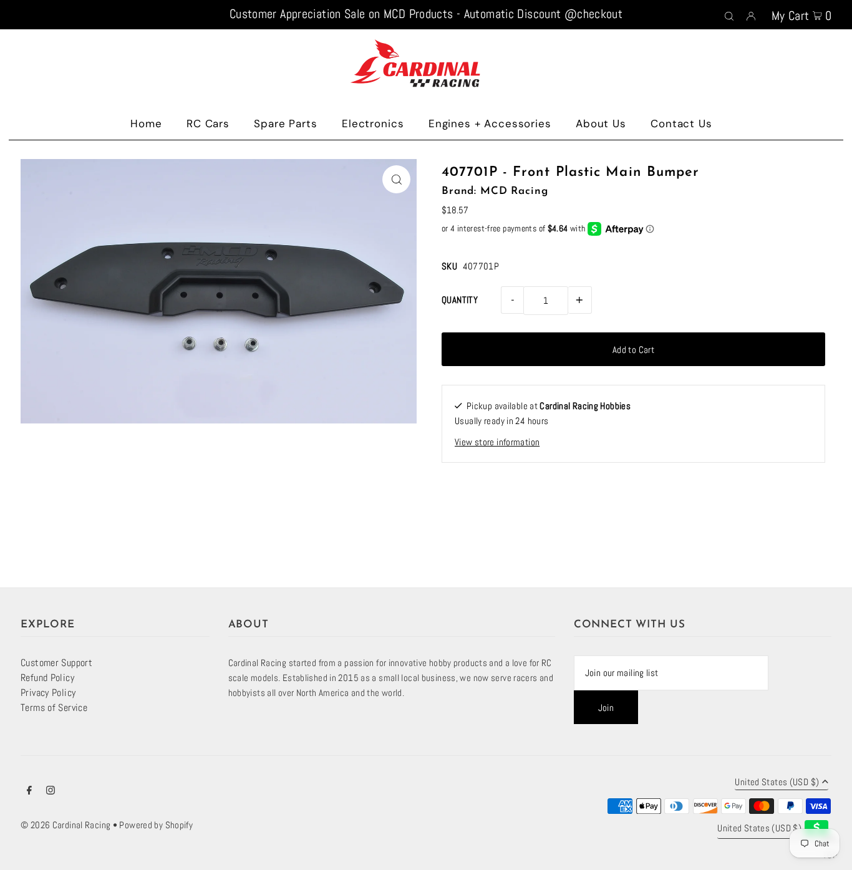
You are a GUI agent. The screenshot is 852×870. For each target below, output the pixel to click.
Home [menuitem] (146, 123)
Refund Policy (47, 677)
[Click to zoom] (396, 179)
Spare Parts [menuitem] (285, 123)
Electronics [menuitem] (373, 123)
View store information (497, 442)
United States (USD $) (777, 782)
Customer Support (56, 662)
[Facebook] (29, 791)
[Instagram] (50, 791)
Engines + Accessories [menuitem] (489, 123)
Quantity (460, 300)
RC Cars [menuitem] (208, 123)
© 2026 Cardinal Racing (65, 825)
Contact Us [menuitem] (681, 123)
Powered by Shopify (156, 825)
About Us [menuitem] (601, 123)
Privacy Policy (48, 692)
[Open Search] (729, 14)
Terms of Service (54, 707)
